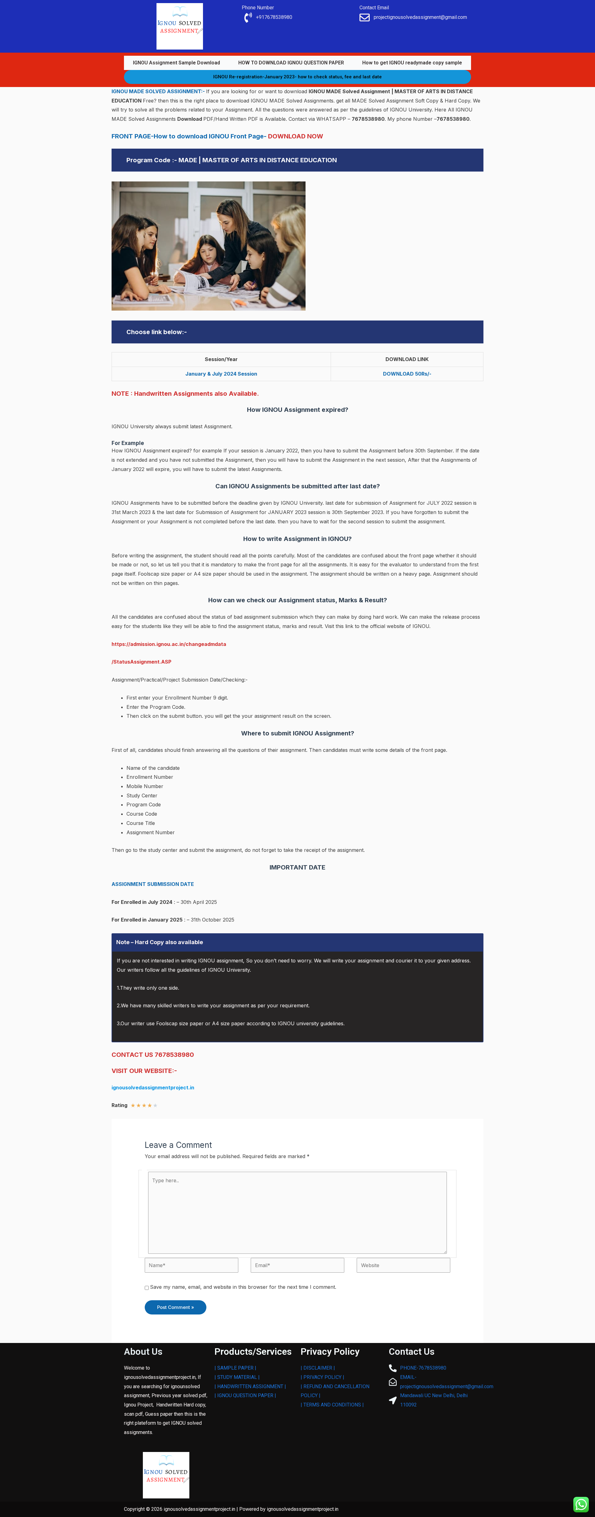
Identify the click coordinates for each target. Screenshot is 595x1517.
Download (190, 119)
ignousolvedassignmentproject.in (153, 1087)
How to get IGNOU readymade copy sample (412, 63)
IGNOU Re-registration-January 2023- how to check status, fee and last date (297, 77)
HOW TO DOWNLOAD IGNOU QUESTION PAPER (291, 63)
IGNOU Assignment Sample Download (176, 63)
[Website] (403, 1265)
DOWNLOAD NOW (295, 136)
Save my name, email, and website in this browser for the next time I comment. (243, 1287)
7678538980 (368, 119)
